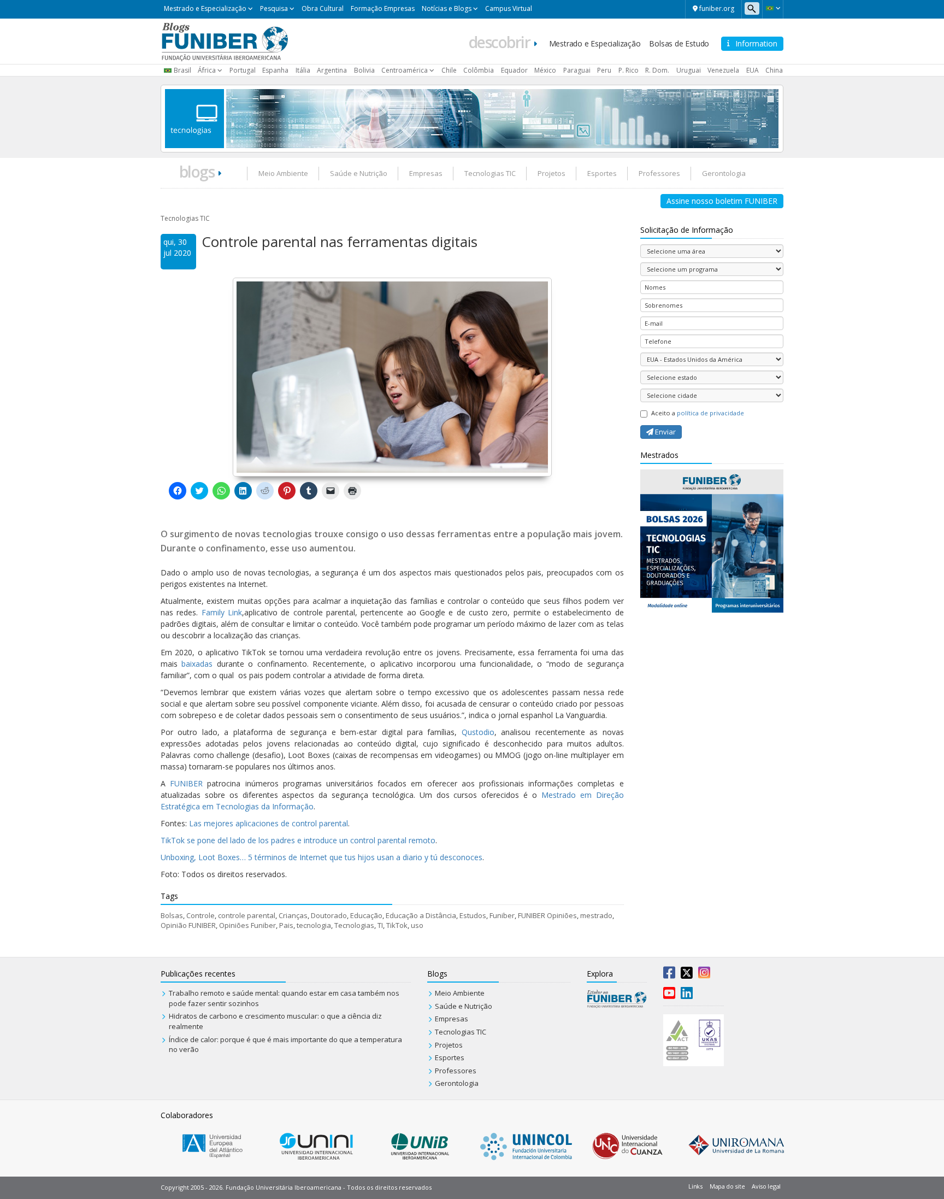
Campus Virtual (508, 8)
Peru (604, 70)
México (545, 70)
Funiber (502, 915)
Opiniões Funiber (247, 925)
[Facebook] (669, 975)
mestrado (596, 915)
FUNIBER (186, 783)
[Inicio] (225, 40)
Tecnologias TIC (490, 173)
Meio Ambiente (283, 173)
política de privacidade (710, 413)
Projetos (551, 173)
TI (380, 925)
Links (695, 1186)
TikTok (397, 925)
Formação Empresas (383, 8)
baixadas (197, 664)
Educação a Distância (421, 915)
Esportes (602, 173)
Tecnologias (354, 925)
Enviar (664, 432)
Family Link (222, 612)
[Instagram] (704, 975)
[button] (773, 8)
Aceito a (697, 413)
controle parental (246, 915)
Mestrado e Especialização (205, 8)
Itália (303, 70)
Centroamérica (404, 70)
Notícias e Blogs (446, 8)
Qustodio (478, 732)
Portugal (242, 70)
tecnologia (314, 925)
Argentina (332, 70)
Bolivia (364, 70)
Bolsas (172, 915)
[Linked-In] (687, 995)
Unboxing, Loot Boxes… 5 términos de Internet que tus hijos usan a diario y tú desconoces (321, 857)
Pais (286, 925)
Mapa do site (727, 1186)
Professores (659, 173)
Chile (449, 70)
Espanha (275, 70)
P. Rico (628, 70)
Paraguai (577, 70)
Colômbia (478, 70)
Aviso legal (766, 1186)
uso (417, 925)
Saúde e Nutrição (358, 173)
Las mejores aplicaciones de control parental (268, 823)
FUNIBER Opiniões (547, 915)
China (774, 70)
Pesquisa (274, 8)
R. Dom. (657, 70)
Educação (366, 915)
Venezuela (723, 70)
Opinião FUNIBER (188, 925)
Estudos (472, 915)
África (207, 70)
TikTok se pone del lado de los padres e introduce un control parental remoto (298, 840)
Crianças (293, 915)
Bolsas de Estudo (679, 43)
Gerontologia (724, 173)
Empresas (425, 173)
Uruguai (688, 70)
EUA (752, 70)
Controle (200, 915)
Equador (514, 70)
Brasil (182, 70)
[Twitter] (687, 975)
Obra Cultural (323, 8)
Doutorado (329, 915)
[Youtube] (669, 995)
